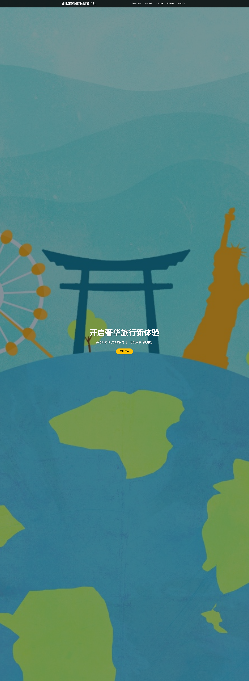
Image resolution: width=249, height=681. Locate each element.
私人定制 (159, 4)
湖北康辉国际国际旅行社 (78, 3)
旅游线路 (148, 4)
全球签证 (170, 4)
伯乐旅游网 (136, 4)
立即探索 (124, 351)
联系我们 (181, 4)
